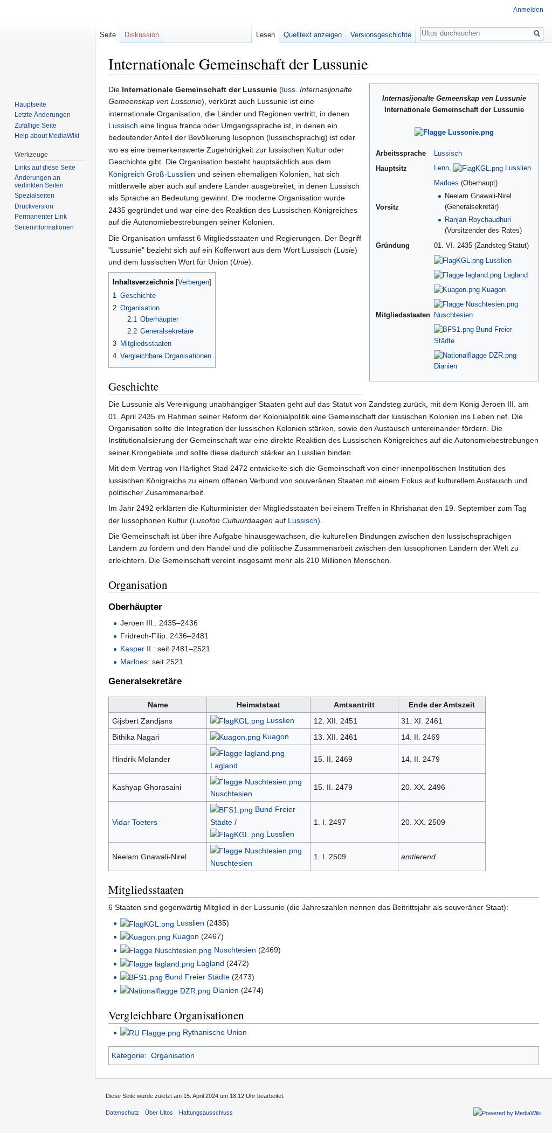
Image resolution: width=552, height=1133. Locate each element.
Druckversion (34, 206)
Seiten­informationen (44, 227)
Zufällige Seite (36, 125)
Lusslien (518, 168)
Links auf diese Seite (45, 167)
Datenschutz (122, 1112)
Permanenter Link (41, 216)
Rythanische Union (215, 1032)
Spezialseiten (34, 195)
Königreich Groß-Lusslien (151, 174)
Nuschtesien (453, 315)
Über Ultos (159, 1112)
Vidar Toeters (134, 822)
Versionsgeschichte (380, 35)
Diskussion (142, 35)
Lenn (441, 168)
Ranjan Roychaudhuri (478, 220)
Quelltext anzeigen (313, 35)
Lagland (515, 275)
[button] (118, 281)
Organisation (173, 1055)
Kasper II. (136, 648)
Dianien (445, 366)
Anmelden (528, 9)
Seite (108, 35)
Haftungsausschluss (206, 1112)
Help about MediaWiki (47, 136)
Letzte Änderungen (43, 115)
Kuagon (494, 290)
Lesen (265, 35)
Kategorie (128, 1055)
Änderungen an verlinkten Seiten (39, 181)
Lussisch (448, 153)
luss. (290, 89)
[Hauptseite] (47, 43)
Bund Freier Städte (197, 976)
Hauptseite (30, 104)
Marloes (446, 183)
